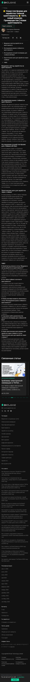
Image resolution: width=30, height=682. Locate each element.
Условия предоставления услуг (8, 658)
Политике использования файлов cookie (8, 663)
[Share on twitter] (2, 411)
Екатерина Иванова (13, 29)
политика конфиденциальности (22, 658)
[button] (8, 26)
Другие (12, 646)
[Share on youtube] (11, 411)
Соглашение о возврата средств (21, 662)
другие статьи (7, 378)
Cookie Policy (20, 677)
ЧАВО (5, 62)
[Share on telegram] (8, 411)
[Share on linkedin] (5, 411)
